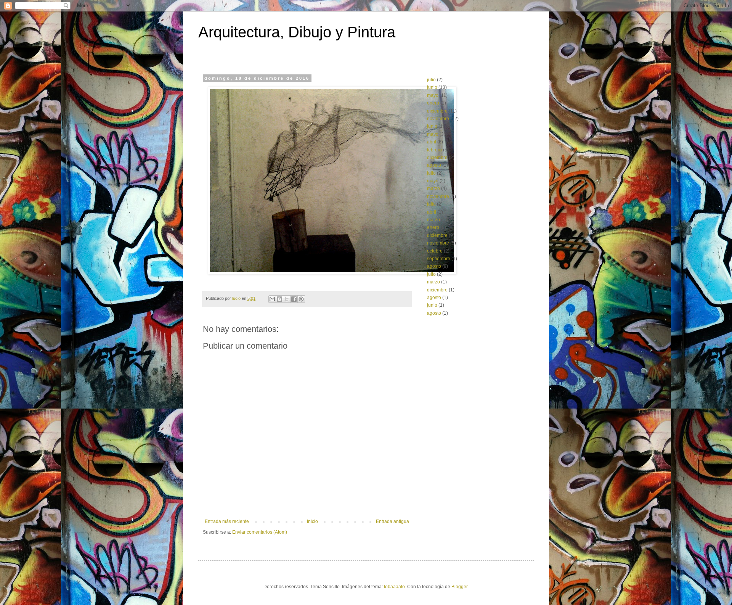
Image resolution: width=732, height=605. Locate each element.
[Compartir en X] (287, 299)
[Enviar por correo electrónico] (272, 299)
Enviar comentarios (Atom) (259, 532)
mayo (432, 95)
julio (431, 79)
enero (433, 103)
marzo (433, 188)
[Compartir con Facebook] (294, 299)
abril (431, 142)
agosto (434, 165)
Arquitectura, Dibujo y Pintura (296, 32)
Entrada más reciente (227, 521)
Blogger (459, 586)
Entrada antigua (392, 521)
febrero (434, 150)
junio (432, 87)
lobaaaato (394, 586)
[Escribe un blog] (279, 299)
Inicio (312, 521)
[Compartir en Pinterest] (301, 299)
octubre (435, 251)
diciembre (437, 111)
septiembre (438, 258)
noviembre (438, 118)
